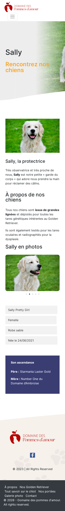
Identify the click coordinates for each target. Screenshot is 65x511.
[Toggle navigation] (12, 16)
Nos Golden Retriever (34, 487)
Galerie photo (14, 496)
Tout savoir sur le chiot (20, 491)
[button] (26, 294)
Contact (31, 496)
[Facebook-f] (32, 455)
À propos (11, 487)
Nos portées (46, 491)
